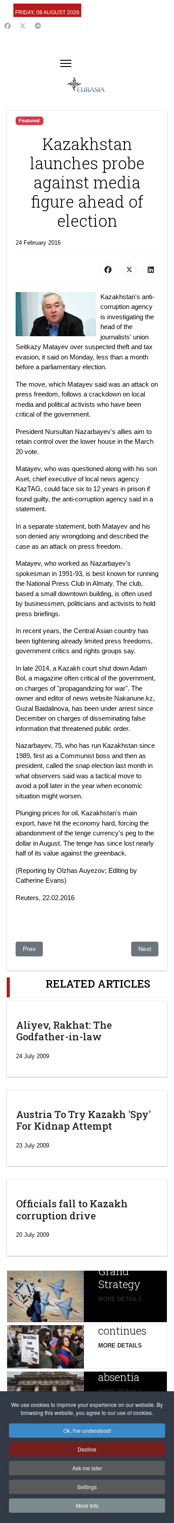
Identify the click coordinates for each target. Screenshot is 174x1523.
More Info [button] (87, 1505)
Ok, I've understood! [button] (87, 1430)
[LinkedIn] (150, 269)
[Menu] (65, 63)
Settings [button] (87, 1486)
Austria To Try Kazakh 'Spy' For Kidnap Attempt (83, 1120)
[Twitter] (23, 25)
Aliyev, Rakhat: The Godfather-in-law (64, 1030)
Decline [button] (87, 1449)
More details (120, 1299)
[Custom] (38, 25)
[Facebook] (7, 25)
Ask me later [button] (87, 1468)
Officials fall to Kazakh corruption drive (72, 1209)
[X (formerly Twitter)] (129, 269)
